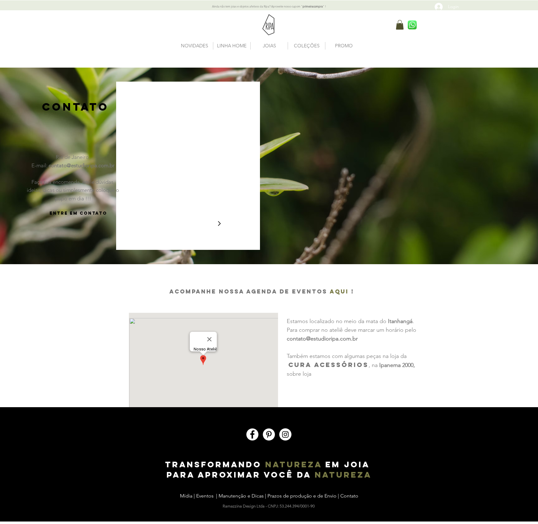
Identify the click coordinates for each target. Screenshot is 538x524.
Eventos (205, 496)
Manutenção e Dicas (241, 496)
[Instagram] (285, 434)
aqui (340, 291)
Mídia (186, 496)
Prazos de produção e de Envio (302, 496)
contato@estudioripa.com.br (82, 165)
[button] (400, 25)
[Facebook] (252, 434)
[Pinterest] (269, 434)
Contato (349, 496)
